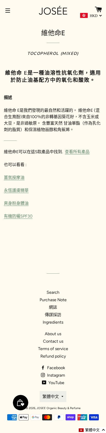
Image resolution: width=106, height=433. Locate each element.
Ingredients (53, 322)
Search (53, 292)
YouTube (55, 382)
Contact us (53, 341)
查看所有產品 (77, 151)
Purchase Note (53, 299)
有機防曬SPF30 (18, 216)
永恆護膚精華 (16, 190)
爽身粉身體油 (16, 203)
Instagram (55, 375)
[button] (92, 430)
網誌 (53, 307)
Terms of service (53, 348)
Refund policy (53, 356)
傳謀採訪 (53, 314)
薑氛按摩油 (14, 177)
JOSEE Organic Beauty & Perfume (59, 408)
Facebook (55, 367)
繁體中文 (50, 396)
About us (53, 333)
